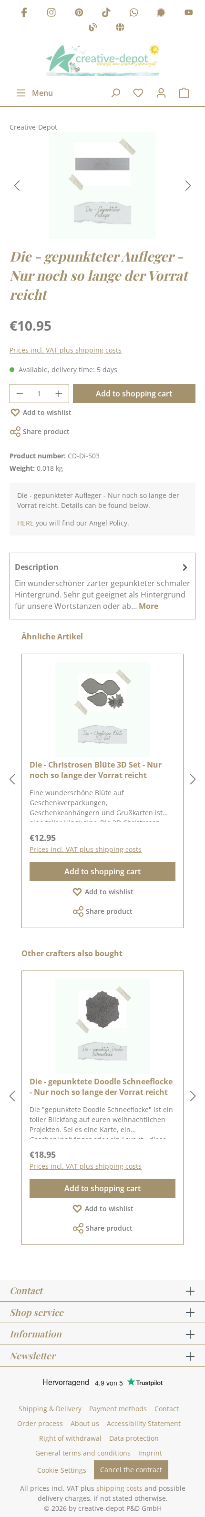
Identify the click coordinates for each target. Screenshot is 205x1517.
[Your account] (161, 92)
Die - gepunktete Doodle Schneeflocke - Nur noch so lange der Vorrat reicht (101, 1086)
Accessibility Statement (144, 1423)
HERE (25, 522)
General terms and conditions (83, 1452)
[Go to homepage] (102, 60)
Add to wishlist (47, 412)
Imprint (150, 1452)
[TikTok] (106, 13)
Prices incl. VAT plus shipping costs (66, 349)
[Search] (115, 92)
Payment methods (118, 1408)
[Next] (188, 185)
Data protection (134, 1438)
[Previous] (17, 185)
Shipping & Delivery (50, 1408)
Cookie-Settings (61, 1470)
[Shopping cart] (184, 92)
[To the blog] (93, 28)
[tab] (102, 586)
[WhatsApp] (134, 13)
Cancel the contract (131, 1469)
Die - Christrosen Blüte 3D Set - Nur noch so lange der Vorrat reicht (96, 769)
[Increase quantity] (59, 393)
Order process (40, 1423)
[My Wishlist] (138, 92)
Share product (46, 431)
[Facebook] (24, 13)
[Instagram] (51, 13)
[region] (102, 185)
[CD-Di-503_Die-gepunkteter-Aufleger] (102, 185)
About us (85, 1423)
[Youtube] (188, 13)
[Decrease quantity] (20, 393)
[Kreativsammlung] (120, 28)
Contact (166, 1408)
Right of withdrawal (70, 1438)
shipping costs (119, 1488)
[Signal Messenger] (161, 13)
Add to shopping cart (134, 393)
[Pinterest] (79, 13)
